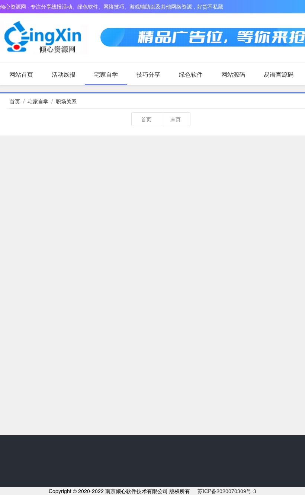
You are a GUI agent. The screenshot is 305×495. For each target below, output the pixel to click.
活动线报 (64, 74)
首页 (15, 101)
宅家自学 (106, 74)
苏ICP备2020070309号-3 (227, 491)
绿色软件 (191, 74)
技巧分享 (148, 74)
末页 (175, 119)
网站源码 (233, 74)
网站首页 (21, 74)
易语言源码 (278, 74)
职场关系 (66, 101)
